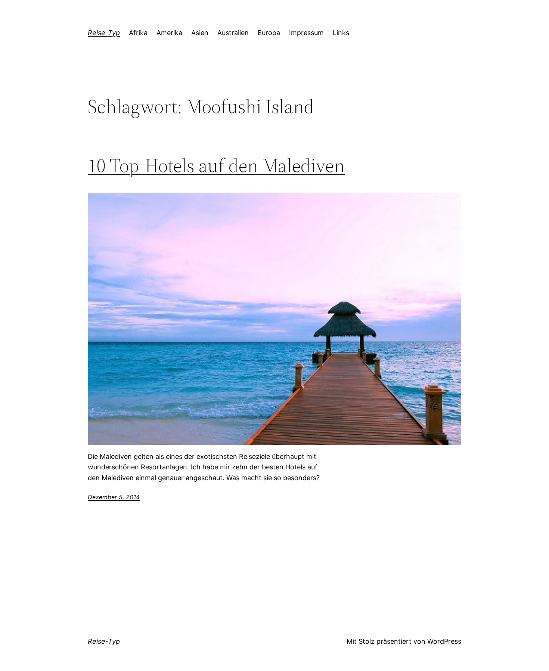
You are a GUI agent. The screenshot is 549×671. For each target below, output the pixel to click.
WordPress (444, 641)
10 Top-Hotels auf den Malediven (216, 165)
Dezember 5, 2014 (114, 497)
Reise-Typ (104, 33)
